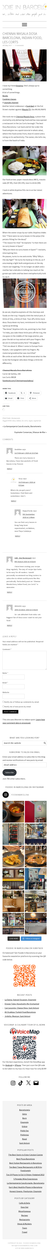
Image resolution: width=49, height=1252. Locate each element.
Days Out (24, 1207)
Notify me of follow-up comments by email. (22, 702)
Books (5, 96)
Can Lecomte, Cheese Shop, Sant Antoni (22, 1008)
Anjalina (19, 85)
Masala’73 (26, 109)
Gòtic (24, 1114)
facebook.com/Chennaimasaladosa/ (18, 380)
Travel (24, 1232)
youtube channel (11, 102)
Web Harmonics (27, 1248)
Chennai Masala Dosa (25, 116)
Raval (24, 1139)
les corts (25, 421)
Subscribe (9, 772)
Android (9, 1065)
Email (5, 683)
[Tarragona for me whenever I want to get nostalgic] (36, 856)
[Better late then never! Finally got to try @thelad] (13, 879)
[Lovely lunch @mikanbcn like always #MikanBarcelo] (13, 901)
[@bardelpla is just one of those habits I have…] (13, 856)
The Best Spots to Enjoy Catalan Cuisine (25, 1154)
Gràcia (24, 1126)
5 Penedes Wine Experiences (26, 1179)
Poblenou (24, 1135)
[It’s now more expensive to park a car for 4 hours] (36, 879)
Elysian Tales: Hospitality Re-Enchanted (22, 1004)
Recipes (24, 1215)
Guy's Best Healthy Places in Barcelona (25, 1187)
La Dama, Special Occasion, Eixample (20, 999)
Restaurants (16, 418)
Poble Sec (24, 1130)
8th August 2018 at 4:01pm (25, 561)
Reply (9, 469)
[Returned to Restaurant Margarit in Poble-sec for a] (36, 901)
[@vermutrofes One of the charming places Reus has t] (13, 834)
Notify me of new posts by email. (18, 706)
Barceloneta (24, 1110)
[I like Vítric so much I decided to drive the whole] (36, 812)
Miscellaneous (24, 1211)
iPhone (18, 1065)
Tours (24, 1228)
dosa (14, 421)
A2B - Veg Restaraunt (23, 558)
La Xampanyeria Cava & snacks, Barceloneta (25, 1183)
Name (5, 673)
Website (6, 692)
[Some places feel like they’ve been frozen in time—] (13, 923)
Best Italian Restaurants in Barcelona (25, 1163)
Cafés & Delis (24, 1203)
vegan (31, 421)
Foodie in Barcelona (25, 9)
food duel (30, 106)
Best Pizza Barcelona (25, 1159)
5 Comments (19, 45)
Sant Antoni (24, 1143)
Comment (7, 649)
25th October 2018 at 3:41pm (26, 610)
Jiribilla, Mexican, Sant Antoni (17, 1016)
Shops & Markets (24, 1224)
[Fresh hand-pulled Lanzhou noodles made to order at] (36, 834)
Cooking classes (9, 99)
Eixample (24, 1122)
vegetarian (37, 421)
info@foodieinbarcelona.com (24, 1245)
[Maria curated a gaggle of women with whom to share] (13, 812)
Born (24, 1118)
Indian (18, 421)
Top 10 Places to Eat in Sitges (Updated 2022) (25, 1174)
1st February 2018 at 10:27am (26, 453)
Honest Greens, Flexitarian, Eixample (25, 1191)
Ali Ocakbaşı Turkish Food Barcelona (20, 1012)
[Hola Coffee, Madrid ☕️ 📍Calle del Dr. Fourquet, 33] (36, 923)
